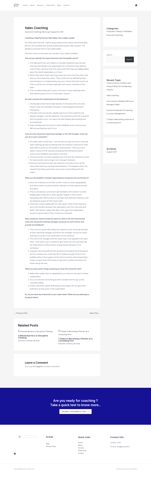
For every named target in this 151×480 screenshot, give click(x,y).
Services (40, 5)
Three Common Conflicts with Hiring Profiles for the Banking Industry (119, 86)
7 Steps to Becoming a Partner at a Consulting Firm (75, 339)
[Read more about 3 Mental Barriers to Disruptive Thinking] (35, 331)
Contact (66, 5)
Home (25, 5)
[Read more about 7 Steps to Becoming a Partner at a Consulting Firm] (77, 333)
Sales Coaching (113, 95)
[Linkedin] (136, 5)
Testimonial (50, 5)
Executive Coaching (33, 32)
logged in (40, 366)
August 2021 (112, 152)
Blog (59, 5)
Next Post (95, 313)
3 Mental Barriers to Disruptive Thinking (33, 336)
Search (109, 55)
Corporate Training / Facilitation (119, 31)
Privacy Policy (51, 446)
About (32, 5)
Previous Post (20, 313)
